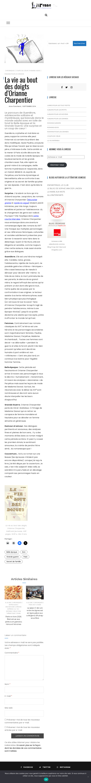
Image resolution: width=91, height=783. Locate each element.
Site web (9, 707)
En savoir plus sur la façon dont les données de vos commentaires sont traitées (23, 748)
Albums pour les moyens (57, 114)
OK (46, 779)
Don (23, 552)
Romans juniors (54, 123)
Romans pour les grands (14, 74)
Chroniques (9, 71)
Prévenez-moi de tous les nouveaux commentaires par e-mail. (22, 721)
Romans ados (35, 71)
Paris (25, 557)
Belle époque (12, 552)
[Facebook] (62, 87)
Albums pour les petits (56, 110)
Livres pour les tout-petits (58, 105)
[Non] (88, 777)
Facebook (28, 767)
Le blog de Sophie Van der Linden (64, 188)
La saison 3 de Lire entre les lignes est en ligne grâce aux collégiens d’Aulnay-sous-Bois (34, 613)
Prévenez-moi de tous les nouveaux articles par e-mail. (22, 728)
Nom (7, 684)
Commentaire (12, 652)
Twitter (46, 767)
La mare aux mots (56, 192)
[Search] (46, 15)
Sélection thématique (14, 612)
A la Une (8, 603)
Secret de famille (14, 561)
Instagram (65, 767)
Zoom (18, 613)
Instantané (9, 607)
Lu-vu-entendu (53, 140)
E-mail (8, 696)
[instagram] (72, 87)
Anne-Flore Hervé (15, 106)
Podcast (32, 605)
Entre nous (13, 605)
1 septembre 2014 (29, 106)
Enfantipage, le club (57, 185)
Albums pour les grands (57, 118)
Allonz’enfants (55, 195)
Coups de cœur (22, 71)
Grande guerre (13, 557)
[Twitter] (66, 87)
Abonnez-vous (57, 165)
